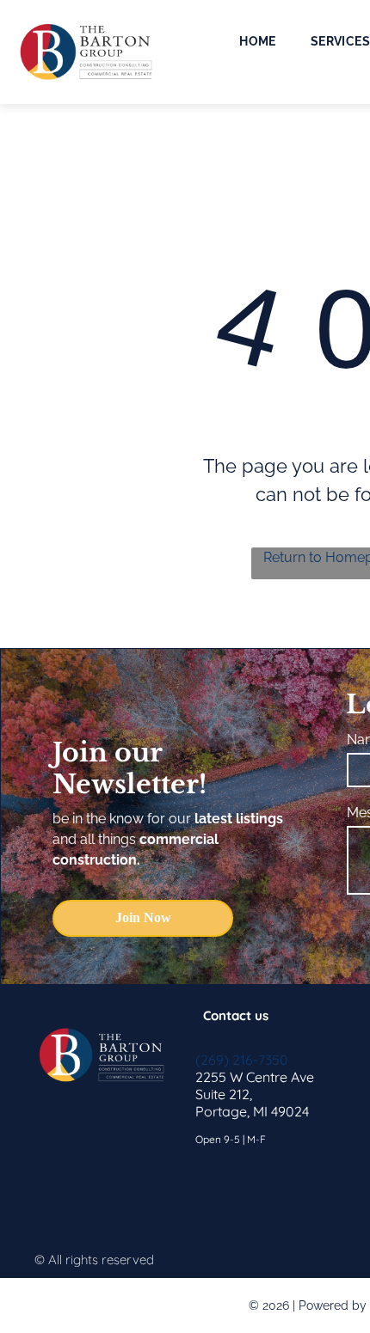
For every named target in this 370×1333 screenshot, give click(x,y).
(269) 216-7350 (241, 1059)
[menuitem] (257, 41)
